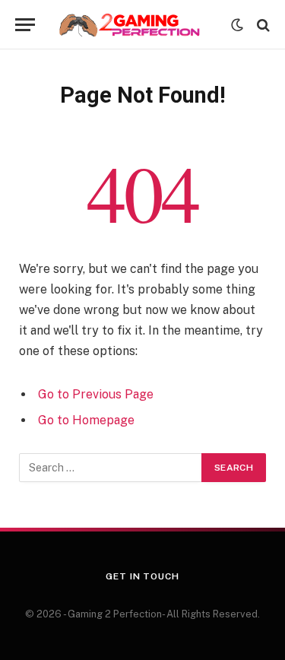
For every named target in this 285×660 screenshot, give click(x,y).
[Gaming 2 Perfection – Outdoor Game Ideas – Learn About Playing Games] (137, 24)
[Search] (262, 25)
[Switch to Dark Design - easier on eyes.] (237, 25)
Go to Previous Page (96, 394)
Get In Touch (142, 576)
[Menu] (25, 25)
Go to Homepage (86, 420)
